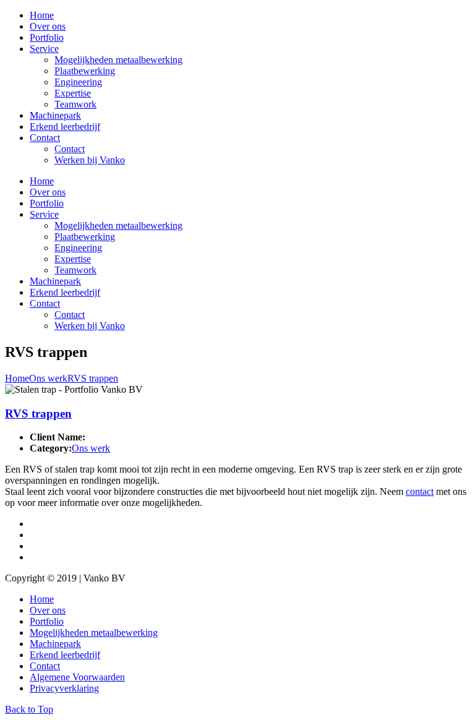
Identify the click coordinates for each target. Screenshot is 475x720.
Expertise (72, 93)
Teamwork (75, 104)
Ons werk (48, 378)
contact (420, 491)
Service (44, 48)
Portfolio (47, 37)
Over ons (48, 26)
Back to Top (29, 709)
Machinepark (55, 115)
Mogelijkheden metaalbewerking (118, 59)
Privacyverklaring (64, 688)
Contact (45, 137)
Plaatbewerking (84, 71)
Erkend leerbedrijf (65, 126)
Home (42, 15)
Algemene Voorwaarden (77, 677)
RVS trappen (92, 378)
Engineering (78, 82)
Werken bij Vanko (89, 160)
